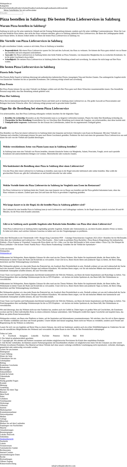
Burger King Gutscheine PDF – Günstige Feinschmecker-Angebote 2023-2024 (71, 238)
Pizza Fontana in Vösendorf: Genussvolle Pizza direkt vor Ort (32, 242)
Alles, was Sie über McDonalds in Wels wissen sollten (79, 242)
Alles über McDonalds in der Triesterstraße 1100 (19, 238)
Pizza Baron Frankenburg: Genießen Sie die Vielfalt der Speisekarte (68, 244)
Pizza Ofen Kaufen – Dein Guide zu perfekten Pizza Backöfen (61, 240)
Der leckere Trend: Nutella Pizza (27, 244)
